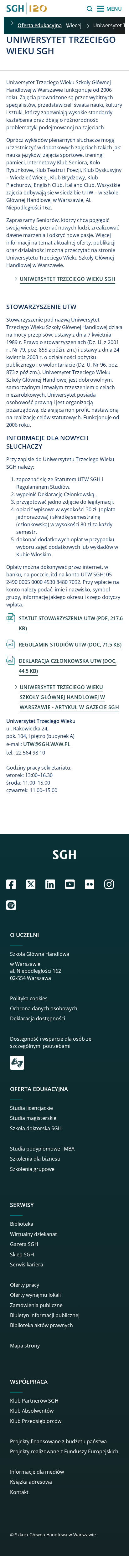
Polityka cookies (29, 998)
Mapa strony (25, 1345)
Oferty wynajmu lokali (35, 1294)
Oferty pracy (24, 1284)
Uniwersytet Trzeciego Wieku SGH (67, 279)
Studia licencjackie (31, 1108)
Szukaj (73, 8)
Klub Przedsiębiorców (35, 1421)
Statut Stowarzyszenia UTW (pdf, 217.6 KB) (71, 623)
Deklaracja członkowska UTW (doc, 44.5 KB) (67, 665)
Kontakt (19, 1492)
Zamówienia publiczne (36, 1305)
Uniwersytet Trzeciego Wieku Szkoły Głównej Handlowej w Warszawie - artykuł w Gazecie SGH (69, 697)
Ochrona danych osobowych (43, 1008)
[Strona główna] (26, 8)
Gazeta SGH (24, 1244)
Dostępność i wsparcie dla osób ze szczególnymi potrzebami (50, 1042)
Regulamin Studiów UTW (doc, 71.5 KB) (70, 644)
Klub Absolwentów (32, 1410)
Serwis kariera (26, 1264)
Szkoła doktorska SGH (36, 1128)
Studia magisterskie (33, 1118)
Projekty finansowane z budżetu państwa (58, 1441)
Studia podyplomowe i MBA (42, 1148)
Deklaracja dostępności (37, 1018)
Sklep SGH (22, 1254)
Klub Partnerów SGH (34, 1400)
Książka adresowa (31, 1481)
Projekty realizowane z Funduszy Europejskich (64, 1451)
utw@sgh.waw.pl (46, 744)
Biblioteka (21, 1223)
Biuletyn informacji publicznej (45, 1315)
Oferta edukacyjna (40, 25)
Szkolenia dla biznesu (35, 1158)
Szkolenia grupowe (32, 1169)
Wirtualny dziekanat (33, 1234)
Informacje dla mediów (37, 1471)
